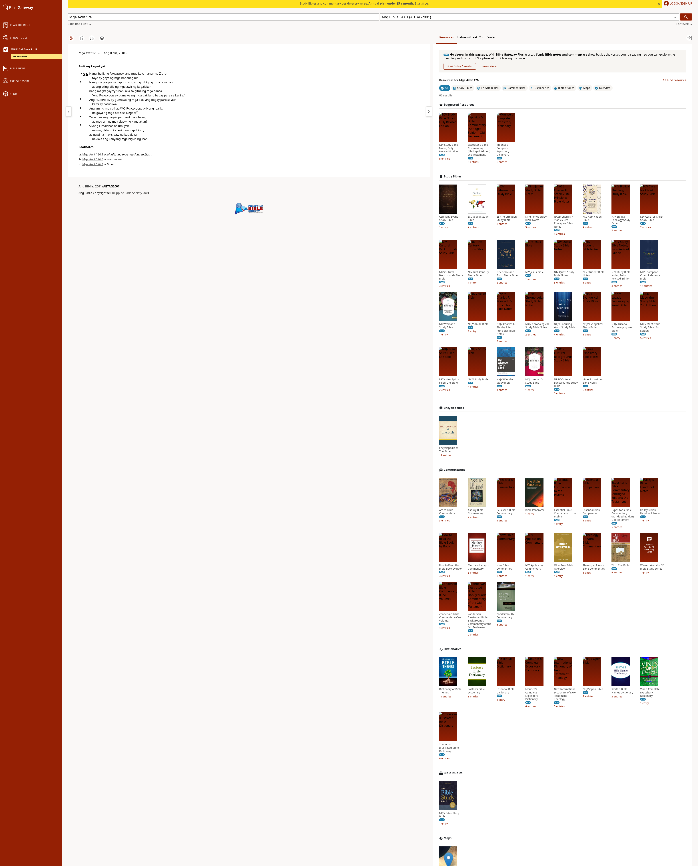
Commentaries (454, 470)
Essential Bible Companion (592, 511)
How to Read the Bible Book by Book (450, 567)
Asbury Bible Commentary (476, 511)
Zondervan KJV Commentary (505, 615)
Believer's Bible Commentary (506, 511)
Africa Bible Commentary (447, 511)
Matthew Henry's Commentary (478, 567)
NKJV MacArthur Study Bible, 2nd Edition (650, 327)
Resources (446, 37)
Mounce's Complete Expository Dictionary (503, 149)
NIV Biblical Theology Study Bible (620, 220)
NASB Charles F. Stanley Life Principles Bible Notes (563, 221)
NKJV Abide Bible (478, 324)
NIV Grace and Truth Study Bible (507, 273)
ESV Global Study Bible (478, 218)
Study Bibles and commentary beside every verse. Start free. (364, 3)
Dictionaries (452, 649)
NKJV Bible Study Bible (449, 815)
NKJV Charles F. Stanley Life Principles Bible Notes (506, 329)
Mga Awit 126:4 (92, 159)
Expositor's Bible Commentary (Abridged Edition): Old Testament (479, 149)
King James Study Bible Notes (536, 218)
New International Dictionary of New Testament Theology (565, 694)
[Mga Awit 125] (69, 111)
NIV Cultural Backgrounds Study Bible (451, 275)
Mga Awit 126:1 (92, 154)
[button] (677, 4)
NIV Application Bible (592, 218)
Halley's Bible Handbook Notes (650, 511)
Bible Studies (453, 773)
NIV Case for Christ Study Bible (651, 218)
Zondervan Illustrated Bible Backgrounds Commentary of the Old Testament (479, 620)
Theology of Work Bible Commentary (594, 567)
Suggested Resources (459, 105)
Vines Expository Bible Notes (593, 381)
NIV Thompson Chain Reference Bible (650, 275)
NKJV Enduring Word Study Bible (564, 325)
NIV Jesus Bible (534, 272)
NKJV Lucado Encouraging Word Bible (622, 327)
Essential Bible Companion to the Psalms (565, 513)
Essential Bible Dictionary (505, 690)
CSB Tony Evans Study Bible (448, 218)
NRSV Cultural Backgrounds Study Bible (566, 383)
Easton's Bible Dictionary (476, 690)
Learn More (489, 66)
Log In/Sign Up (681, 3)
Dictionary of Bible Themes (450, 690)
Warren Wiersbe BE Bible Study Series (652, 567)
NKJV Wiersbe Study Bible (505, 381)
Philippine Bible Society (126, 193)
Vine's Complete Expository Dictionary (650, 692)
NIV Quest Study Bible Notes (564, 273)
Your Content (488, 37)
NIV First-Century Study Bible (478, 273)
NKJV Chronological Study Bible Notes (537, 325)
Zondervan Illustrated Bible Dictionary (449, 748)
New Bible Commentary (504, 567)
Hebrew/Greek (467, 37)
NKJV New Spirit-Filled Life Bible (449, 381)
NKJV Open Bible (593, 689)
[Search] (686, 17)
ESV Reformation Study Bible (507, 218)
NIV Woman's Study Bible (447, 325)
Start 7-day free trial (459, 66)
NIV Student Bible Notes (593, 273)
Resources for (459, 80)
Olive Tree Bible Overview (563, 567)
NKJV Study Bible (478, 379)
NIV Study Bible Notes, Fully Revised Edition (448, 148)
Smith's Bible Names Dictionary (622, 690)
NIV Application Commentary (534, 567)
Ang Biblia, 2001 (90, 186)
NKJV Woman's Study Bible (534, 381)
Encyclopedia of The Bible (448, 449)
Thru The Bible (620, 565)
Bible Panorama (535, 510)
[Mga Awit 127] (429, 111)
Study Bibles (453, 176)
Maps (448, 838)
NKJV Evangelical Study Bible (593, 325)
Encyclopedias (454, 408)
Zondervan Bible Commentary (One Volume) (450, 617)
